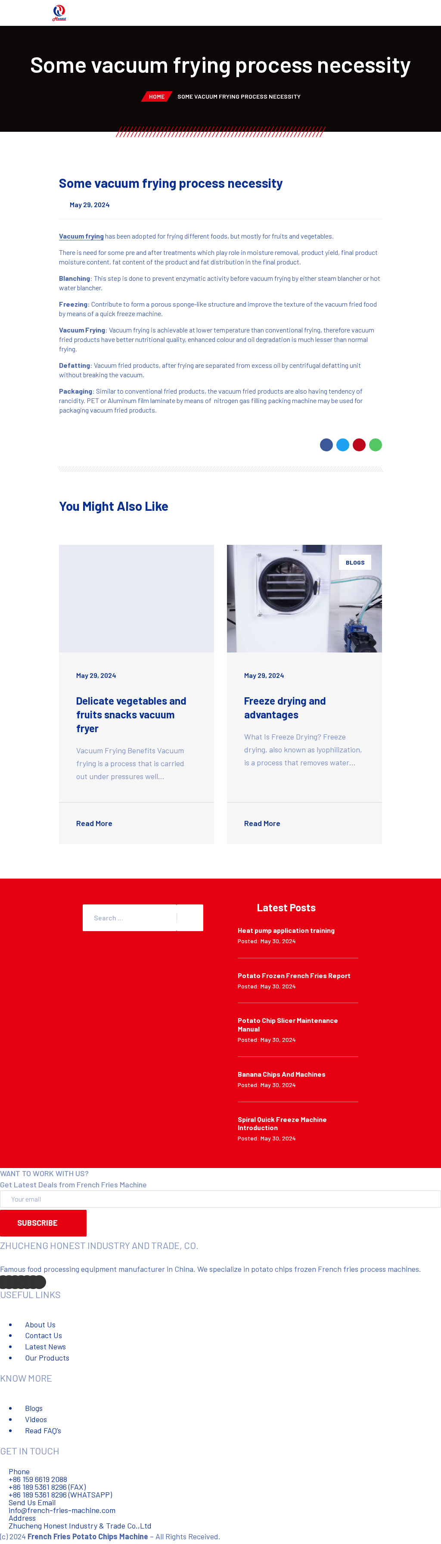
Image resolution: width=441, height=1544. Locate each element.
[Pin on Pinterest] (359, 445)
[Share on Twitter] (343, 445)
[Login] (428, 14)
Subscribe (37, 1222)
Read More (95, 823)
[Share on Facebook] (326, 445)
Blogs (355, 562)
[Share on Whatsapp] (375, 445)
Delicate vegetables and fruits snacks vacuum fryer (131, 714)
